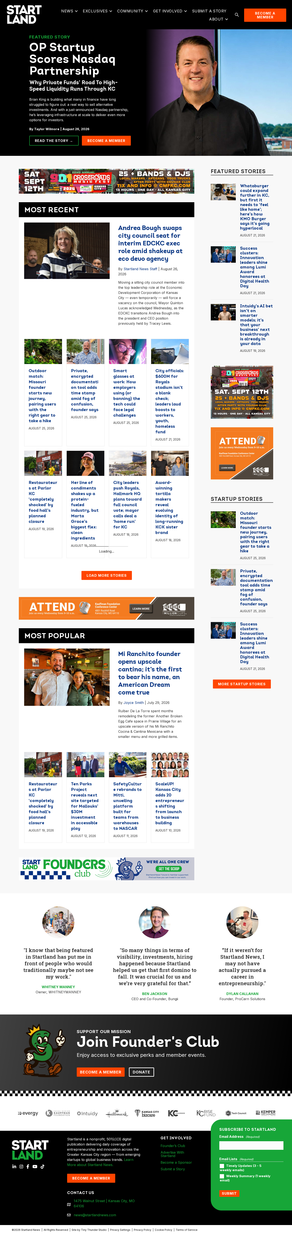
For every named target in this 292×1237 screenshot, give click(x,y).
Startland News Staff (140, 269)
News (67, 11)
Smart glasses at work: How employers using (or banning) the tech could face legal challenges (126, 393)
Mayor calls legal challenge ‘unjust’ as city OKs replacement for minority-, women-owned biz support (127, 622)
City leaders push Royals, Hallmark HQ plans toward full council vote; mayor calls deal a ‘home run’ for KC (127, 505)
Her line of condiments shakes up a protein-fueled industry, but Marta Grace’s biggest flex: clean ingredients (85, 511)
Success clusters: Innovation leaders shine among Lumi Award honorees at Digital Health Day (254, 267)
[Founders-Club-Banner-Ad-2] (106, 980)
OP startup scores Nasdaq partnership (72, 60)
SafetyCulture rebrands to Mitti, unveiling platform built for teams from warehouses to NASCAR (127, 918)
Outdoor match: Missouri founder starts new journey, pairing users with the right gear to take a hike (255, 532)
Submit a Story (209, 11)
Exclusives (95, 11)
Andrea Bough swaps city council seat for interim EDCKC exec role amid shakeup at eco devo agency (150, 243)
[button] (76, 11)
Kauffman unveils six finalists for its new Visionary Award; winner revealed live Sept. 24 (168, 617)
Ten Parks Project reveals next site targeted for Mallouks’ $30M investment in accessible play (85, 918)
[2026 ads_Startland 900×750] (242, 392)
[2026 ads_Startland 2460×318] (106, 181)
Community (130, 11)
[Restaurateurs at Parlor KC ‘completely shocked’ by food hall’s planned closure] (43, 463)
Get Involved (168, 11)
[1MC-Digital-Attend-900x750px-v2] (242, 453)
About (216, 19)
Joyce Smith (134, 814)
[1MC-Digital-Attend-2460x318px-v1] (106, 720)
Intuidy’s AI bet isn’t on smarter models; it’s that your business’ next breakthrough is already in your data (256, 325)
